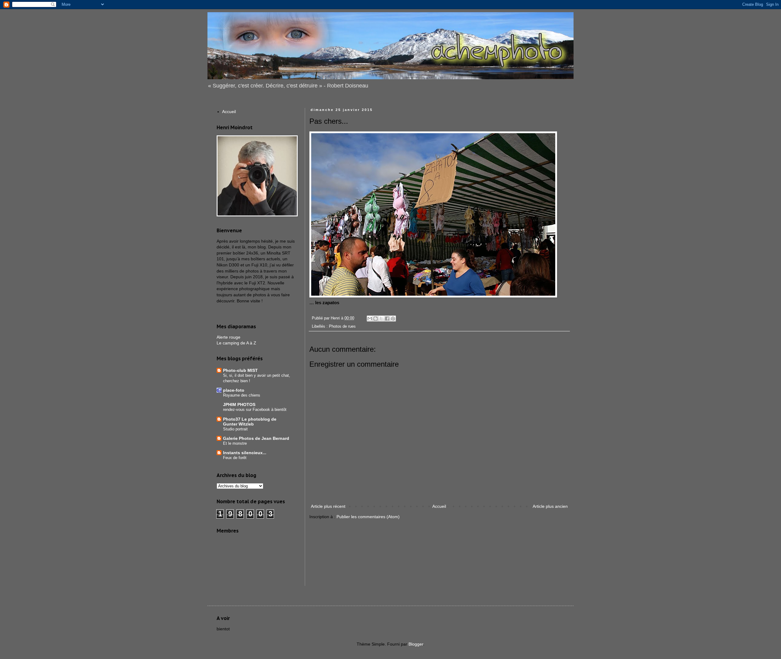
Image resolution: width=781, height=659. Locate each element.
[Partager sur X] (381, 318)
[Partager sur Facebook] (387, 318)
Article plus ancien (550, 506)
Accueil (439, 506)
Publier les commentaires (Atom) (368, 516)
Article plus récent (328, 506)
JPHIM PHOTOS (239, 404)
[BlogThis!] (376, 318)
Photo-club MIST (240, 370)
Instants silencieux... (244, 452)
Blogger (415, 644)
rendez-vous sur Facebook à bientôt (254, 409)
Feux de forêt (235, 457)
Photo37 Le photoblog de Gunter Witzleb (249, 421)
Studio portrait (235, 429)
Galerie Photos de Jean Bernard (256, 438)
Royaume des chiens (241, 395)
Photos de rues (342, 326)
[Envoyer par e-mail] (370, 318)
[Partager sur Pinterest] (393, 318)
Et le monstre (235, 443)
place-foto (233, 390)
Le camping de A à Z (236, 342)
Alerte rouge (228, 337)
